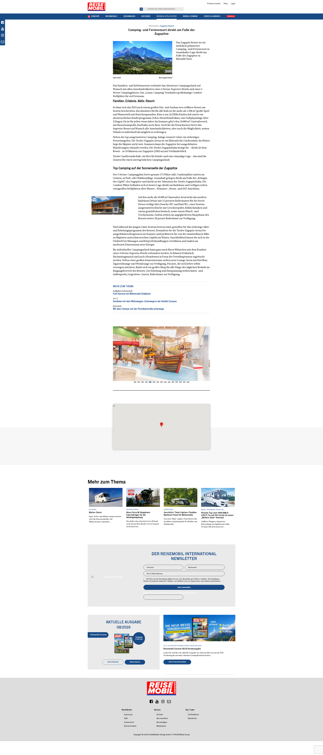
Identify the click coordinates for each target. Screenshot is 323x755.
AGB (126, 719)
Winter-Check (95, 513)
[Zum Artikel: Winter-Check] (106, 497)
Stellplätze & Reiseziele (123, 291)
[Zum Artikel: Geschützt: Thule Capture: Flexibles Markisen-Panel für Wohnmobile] (180, 497)
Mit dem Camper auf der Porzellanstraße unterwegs (138, 309)
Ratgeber (145, 16)
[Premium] (230, 16)
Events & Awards (212, 16)
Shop (226, 4)
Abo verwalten (162, 719)
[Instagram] (163, 702)
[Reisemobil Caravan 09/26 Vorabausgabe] (199, 628)
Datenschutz (129, 723)
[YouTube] (157, 702)
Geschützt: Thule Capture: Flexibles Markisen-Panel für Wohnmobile (180, 514)
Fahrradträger (132, 509)
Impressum (128, 715)
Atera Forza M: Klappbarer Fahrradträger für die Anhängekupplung (138, 515)
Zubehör (95, 16)
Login (233, 4)
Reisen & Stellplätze (167, 16)
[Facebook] (2, 22)
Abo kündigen (162, 723)
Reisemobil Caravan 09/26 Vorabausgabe (182, 649)
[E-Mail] (169, 702)
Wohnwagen (129, 16)
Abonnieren (135, 662)
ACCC (115, 299)
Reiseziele (153, 26)
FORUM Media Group (181, 735)
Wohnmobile (111, 16)
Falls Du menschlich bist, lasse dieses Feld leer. (170, 592)
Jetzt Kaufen (113, 662)
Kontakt (160, 715)
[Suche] (141, 9)
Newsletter (192, 719)
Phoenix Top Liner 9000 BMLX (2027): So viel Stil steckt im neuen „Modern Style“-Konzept (217, 515)
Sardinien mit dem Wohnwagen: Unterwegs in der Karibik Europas (145, 301)
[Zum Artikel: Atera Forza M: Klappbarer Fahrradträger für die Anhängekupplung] (143, 497)
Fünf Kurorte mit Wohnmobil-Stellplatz (132, 294)
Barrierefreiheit (130, 726)
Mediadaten (161, 726)
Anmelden (184, 587)
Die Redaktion (193, 715)
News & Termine (190, 16)
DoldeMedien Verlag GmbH (160, 735)
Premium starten (214, 4)
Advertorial (168, 509)
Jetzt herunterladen (177, 662)
